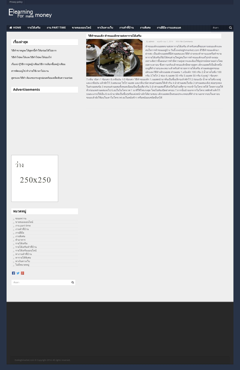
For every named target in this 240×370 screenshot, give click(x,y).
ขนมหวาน (20, 218)
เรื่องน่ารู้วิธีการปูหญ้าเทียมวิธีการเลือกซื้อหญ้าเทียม (38, 64)
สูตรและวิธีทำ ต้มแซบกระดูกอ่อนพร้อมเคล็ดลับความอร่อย (41, 77)
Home (17, 27)
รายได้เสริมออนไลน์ (26, 250)
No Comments (186, 41)
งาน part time (56, 27)
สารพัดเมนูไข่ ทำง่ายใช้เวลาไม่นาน (30, 71)
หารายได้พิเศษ (23, 257)
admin (151, 41)
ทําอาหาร (20, 239)
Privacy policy (16, 2)
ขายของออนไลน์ (81, 27)
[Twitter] (18, 273)
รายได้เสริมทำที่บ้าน (26, 247)
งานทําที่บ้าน (126, 27)
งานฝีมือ (19, 232)
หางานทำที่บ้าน (23, 254)
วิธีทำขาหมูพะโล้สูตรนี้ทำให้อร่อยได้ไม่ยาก (33, 50)
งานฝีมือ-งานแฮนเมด (169, 27)
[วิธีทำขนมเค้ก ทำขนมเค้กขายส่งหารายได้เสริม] (114, 59)
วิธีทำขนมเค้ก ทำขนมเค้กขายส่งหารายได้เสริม (114, 36)
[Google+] (22, 273)
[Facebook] (13, 273)
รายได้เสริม (33, 27)
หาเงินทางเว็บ (105, 27)
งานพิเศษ (145, 27)
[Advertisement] (44, 124)
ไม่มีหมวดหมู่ (22, 264)
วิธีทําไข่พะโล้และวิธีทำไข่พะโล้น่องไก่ (31, 57)
